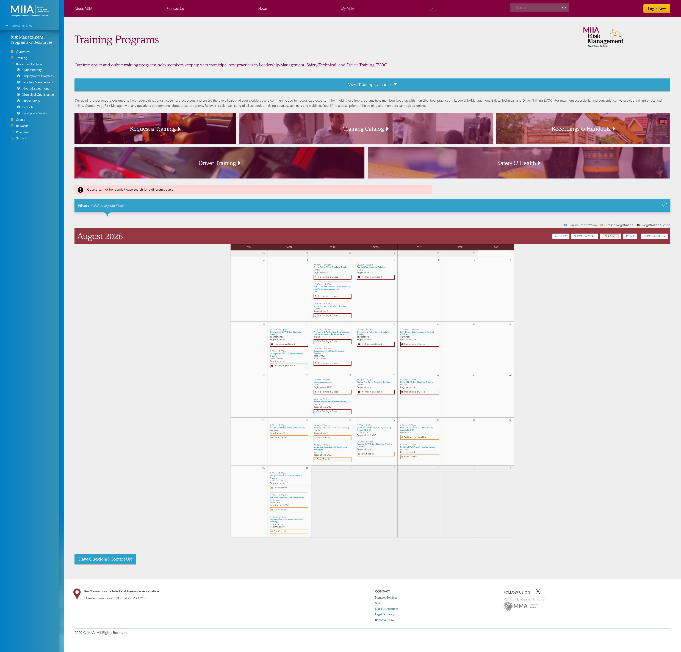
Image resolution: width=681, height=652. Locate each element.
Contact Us (175, 8)
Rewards (22, 126)
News (262, 8)
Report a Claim (384, 620)
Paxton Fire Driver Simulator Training (330, 402)
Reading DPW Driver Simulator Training (287, 428)
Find (564, 8)
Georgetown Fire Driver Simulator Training (329, 352)
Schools (27, 107)
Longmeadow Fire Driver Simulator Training (285, 477)
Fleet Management (35, 88)
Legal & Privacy (385, 614)
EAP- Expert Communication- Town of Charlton (417, 333)
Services (22, 138)
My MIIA (347, 8)
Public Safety (31, 101)
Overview (23, 51)
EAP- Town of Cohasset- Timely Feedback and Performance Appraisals (332, 288)
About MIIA (83, 8)
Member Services (386, 597)
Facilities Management (37, 82)
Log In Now (657, 8)
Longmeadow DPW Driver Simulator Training (286, 521)
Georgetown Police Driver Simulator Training (286, 355)
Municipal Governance (38, 94)
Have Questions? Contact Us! (105, 558)
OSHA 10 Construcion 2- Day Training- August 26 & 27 (417, 429)
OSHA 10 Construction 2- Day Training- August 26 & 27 (374, 429)
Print (630, 236)
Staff (377, 603)
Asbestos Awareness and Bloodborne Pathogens (330, 449)
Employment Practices (38, 76)
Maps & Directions (386, 608)
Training (21, 58)
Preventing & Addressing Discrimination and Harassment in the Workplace (331, 333)
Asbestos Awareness (323, 382)
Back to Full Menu (22, 26)
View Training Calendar (369, 84)
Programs (22, 132)
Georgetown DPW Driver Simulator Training (286, 333)
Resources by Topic (29, 64)
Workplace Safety (34, 113)
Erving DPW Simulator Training (371, 267)
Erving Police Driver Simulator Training (331, 267)
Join (432, 8)
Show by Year (585, 236)
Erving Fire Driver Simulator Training (330, 306)
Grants (20, 119)
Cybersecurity (32, 70)
